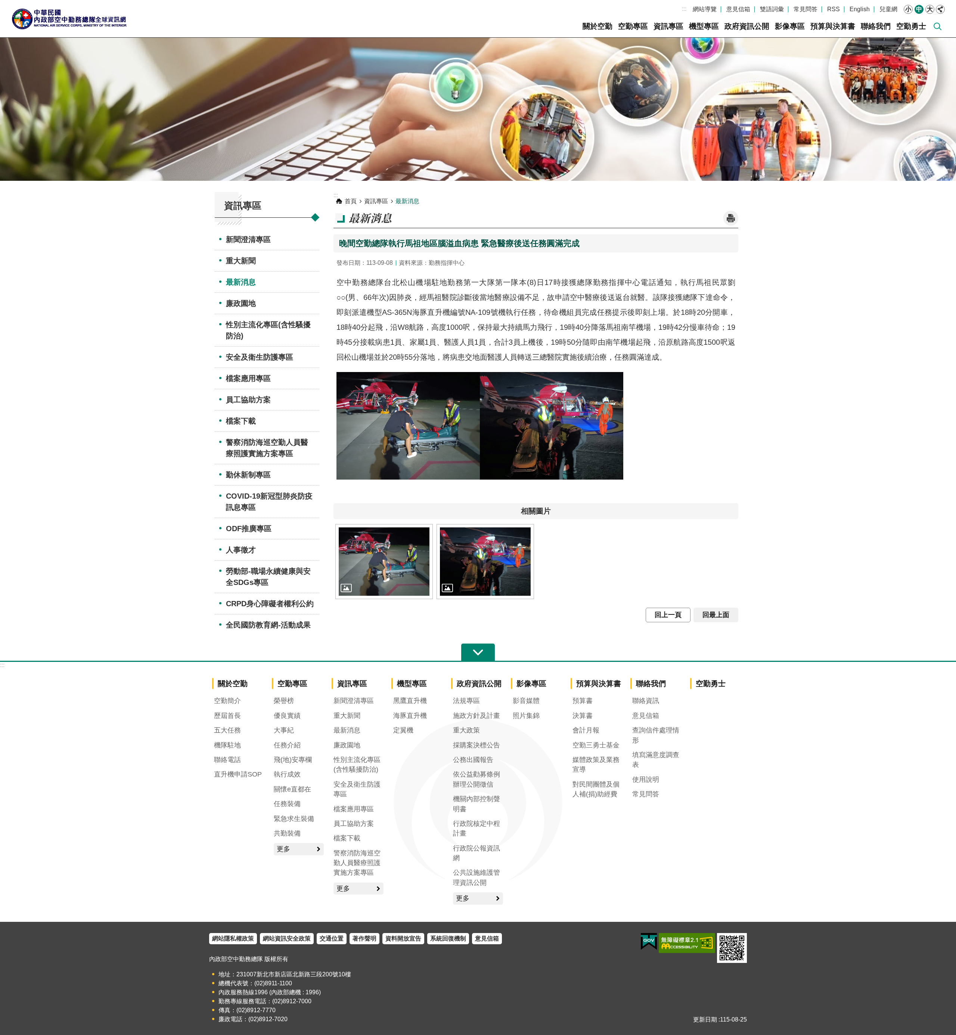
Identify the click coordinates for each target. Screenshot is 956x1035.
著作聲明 (364, 938)
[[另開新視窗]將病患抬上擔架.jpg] (485, 561)
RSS (833, 9)
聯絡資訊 (645, 700)
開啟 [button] (478, 652)
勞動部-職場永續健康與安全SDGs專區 (268, 576)
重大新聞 (241, 261)
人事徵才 (241, 550)
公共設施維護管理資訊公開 (476, 877)
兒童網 (888, 9)
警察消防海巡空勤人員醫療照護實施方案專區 (267, 448)
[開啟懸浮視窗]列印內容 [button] (730, 218)
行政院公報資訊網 (476, 853)
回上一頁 (668, 615)
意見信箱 (738, 9)
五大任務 (227, 730)
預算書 (582, 700)
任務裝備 (287, 804)
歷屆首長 (227, 715)
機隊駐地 (227, 745)
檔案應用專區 (248, 378)
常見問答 (805, 9)
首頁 (351, 201)
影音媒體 (526, 700)
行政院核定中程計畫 (476, 828)
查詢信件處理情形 (655, 735)
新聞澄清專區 (248, 239)
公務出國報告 (473, 759)
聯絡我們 (876, 26)
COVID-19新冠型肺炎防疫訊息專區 (269, 501)
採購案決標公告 (476, 745)
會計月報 (585, 730)
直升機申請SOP (238, 774)
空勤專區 (633, 26)
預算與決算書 (832, 26)
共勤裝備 (287, 833)
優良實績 (287, 715)
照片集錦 (526, 715)
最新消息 (241, 282)
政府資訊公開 (746, 26)
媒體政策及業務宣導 (596, 764)
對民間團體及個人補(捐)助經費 (596, 789)
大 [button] (930, 9)
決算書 (582, 715)
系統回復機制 (448, 938)
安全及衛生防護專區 (259, 357)
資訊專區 (668, 26)
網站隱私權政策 (233, 938)
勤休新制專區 (248, 475)
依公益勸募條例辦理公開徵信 (476, 779)
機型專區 (704, 26)
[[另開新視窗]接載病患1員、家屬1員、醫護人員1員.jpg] (384, 561)
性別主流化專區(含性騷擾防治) (268, 330)
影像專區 (790, 26)
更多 (283, 849)
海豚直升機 (410, 715)
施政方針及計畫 (476, 715)
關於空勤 (597, 26)
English (860, 9)
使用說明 (645, 779)
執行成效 (287, 774)
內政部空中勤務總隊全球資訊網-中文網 (69, 18)
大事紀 (284, 730)
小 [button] (908, 9)
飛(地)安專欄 (293, 759)
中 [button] (919, 9)
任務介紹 (287, 745)
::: (684, 9)
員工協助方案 (248, 400)
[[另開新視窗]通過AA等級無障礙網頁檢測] (687, 943)
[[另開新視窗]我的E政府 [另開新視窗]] (649, 941)
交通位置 (332, 938)
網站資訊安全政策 (287, 938)
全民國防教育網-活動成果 (268, 625)
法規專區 (466, 700)
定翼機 (403, 730)
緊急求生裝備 (294, 818)
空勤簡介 (227, 700)
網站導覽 (705, 9)
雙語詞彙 (772, 9)
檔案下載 (241, 421)
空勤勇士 (911, 26)
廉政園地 (241, 303)
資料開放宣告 (403, 938)
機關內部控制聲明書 (476, 803)
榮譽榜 (284, 700)
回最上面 (715, 615)
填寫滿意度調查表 (655, 759)
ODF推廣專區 (248, 528)
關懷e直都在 (292, 789)
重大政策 (466, 730)
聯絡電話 (227, 759)
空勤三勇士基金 (596, 745)
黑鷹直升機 (410, 700)
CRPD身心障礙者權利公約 (270, 603)
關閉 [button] (940, 9)
